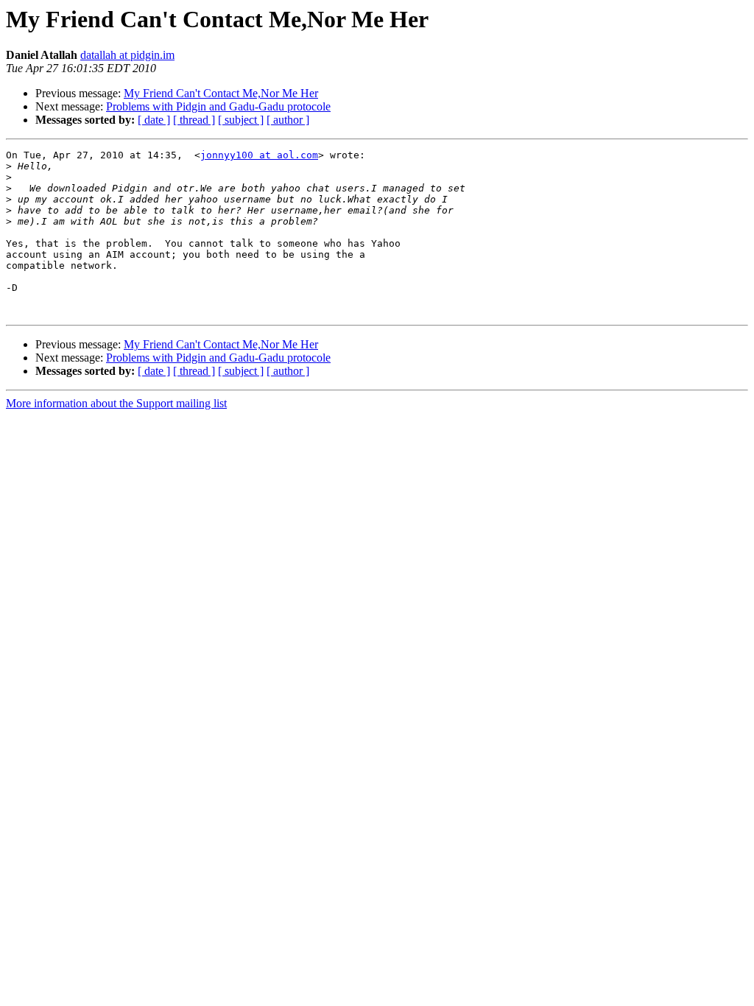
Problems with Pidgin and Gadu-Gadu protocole (218, 106)
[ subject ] (241, 119)
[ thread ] (194, 119)
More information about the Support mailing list (116, 403)
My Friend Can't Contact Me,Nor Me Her (221, 93)
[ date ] (154, 119)
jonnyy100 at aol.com (259, 155)
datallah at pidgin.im (127, 55)
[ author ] (288, 119)
